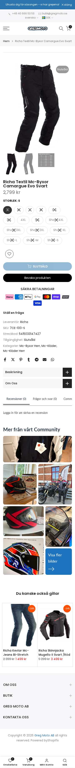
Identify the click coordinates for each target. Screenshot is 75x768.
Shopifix (53, 740)
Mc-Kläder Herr (14, 351)
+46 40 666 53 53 (23, 13)
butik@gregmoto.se (54, 13)
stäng (68, 5)
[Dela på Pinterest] (21, 359)
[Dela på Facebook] (5, 359)
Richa (24, 322)
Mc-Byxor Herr (30, 346)
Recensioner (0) (16, 399)
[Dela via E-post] (44, 359)
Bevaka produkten (37, 278)
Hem (6, 41)
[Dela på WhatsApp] (52, 359)
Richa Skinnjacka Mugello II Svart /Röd (54, 652)
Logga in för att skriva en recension (25, 413)
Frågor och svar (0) (45, 399)
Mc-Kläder (48, 346)
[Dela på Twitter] (13, 359)
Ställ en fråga (13, 313)
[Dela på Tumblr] (29, 359)
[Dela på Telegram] (37, 359)
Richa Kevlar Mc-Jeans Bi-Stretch (16, 652)
